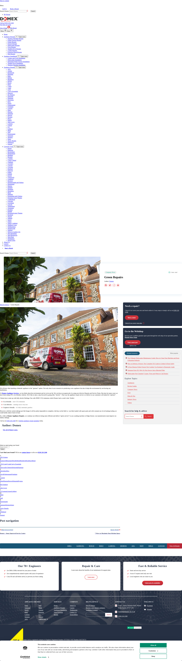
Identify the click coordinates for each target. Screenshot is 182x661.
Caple (9, 88)
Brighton (10, 155)
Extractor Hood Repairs (15, 52)
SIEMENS (123, 546)
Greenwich (11, 177)
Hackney (10, 181)
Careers (6, 244)
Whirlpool (11, 142)
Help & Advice (4, 305)
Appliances (130, 383)
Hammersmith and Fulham (16, 182)
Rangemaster (11, 134)
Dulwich (10, 170)
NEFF (142, 546)
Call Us (4, 9)
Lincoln (10, 204)
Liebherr (10, 129)
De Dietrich (11, 95)
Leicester (10, 201)
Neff (9, 132)
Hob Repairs (11, 54)
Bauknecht (11, 73)
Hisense (10, 112)
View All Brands (174, 546)
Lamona (10, 124)
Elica (9, 101)
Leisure (10, 125)
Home (5, 34)
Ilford (9, 193)
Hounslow (11, 191)
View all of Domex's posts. (10, 430)
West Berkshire (12, 233)
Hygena (10, 117)
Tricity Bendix (12, 141)
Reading (10, 210)
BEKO (101, 546)
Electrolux (11, 100)
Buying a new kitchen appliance (95, 608)
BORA (10, 81)
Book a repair (132, 317)
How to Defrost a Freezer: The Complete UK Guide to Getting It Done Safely (151, 364)
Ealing (9, 172)
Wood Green (11, 240)
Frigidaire (10, 107)
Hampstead (11, 184)
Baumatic (10, 74)
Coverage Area (8, 146)
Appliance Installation (10, 56)
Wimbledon (11, 239)
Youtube (149, 609)
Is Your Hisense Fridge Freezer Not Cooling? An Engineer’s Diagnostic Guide (151, 367)
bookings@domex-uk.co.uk (126, 611)
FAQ (129, 393)
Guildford (10, 179)
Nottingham (11, 206)
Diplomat (10, 98)
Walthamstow (12, 227)
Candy (10, 86)
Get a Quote (3, 28)
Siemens (10, 137)
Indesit (10, 120)
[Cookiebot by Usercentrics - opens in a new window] (25, 657)
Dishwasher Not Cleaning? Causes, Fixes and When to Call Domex (148, 373)
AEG (9, 69)
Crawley (10, 165)
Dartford (10, 169)
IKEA (9, 118)
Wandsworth (11, 228)
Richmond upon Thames (15, 213)
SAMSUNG (80, 546)
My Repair (7, 14)
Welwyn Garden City (14, 232)
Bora (27, 461)
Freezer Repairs (12, 44)
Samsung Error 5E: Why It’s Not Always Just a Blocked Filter (146, 370)
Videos (129, 402)
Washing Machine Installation (16, 65)
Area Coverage (58, 612)
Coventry (10, 164)
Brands (56, 614)
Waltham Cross (12, 225)
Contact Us (7, 245)
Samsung (10, 136)
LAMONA (111, 546)
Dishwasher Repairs (14, 45)
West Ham (11, 237)
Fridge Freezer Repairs (14, 40)
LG (9, 127)
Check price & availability (152, 583)
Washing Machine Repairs (15, 38)
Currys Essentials (13, 91)
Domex (111, 281)
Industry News (131, 399)
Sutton (9, 222)
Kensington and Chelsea (15, 196)
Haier (9, 110)
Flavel (9, 103)
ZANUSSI (161, 546)
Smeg (9, 139)
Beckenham (11, 152)
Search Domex (4, 11)
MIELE (150, 546)
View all (42, 619)
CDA (9, 90)
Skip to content (4, 1)
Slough (10, 216)
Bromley (10, 157)
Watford (10, 230)
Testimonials (73, 610)
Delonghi (10, 96)
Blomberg (11, 79)
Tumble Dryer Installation (15, 63)
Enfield (10, 174)
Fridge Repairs (12, 42)
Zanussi (10, 144)
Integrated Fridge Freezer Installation (19, 61)
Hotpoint (10, 113)
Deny (153, 656)
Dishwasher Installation (15, 60)
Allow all (153, 645)
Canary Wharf (12, 160)
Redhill (10, 211)
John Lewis (11, 122)
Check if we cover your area (133, 323)
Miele (9, 130)
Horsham (10, 189)
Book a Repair (14, 9)
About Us (7, 242)
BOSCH (91, 546)
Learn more (91, 577)
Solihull (10, 218)
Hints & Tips (131, 396)
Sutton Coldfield (12, 223)
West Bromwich (12, 235)
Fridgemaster (11, 105)
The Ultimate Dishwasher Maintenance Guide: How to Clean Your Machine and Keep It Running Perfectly (153, 359)
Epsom (10, 176)
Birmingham (11, 153)
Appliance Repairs (9, 37)
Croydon (10, 167)
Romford (10, 215)
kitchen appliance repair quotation (29, 421)
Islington (10, 194)
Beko (9, 76)
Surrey (10, 220)
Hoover (10, 115)
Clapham (10, 162)
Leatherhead (11, 199)
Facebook (150, 606)
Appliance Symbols (92, 610)
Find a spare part (133, 342)
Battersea (10, 150)
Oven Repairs (12, 47)
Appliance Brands (9, 67)
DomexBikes (74, 614)
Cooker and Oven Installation (16, 58)
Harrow (10, 186)
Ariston (10, 71)
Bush (9, 84)
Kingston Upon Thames (15, 198)
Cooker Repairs (12, 50)
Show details (42, 657)
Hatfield (10, 187)
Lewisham (11, 203)
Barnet (10, 148)
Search (109, 614)
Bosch (9, 83)
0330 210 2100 (7, 24)
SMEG (69, 546)
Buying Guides (132, 386)
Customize (152, 651)
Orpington (11, 208)
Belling (10, 78)
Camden (10, 159)
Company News (132, 389)
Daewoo (10, 93)
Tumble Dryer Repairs (14, 49)
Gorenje (10, 108)
